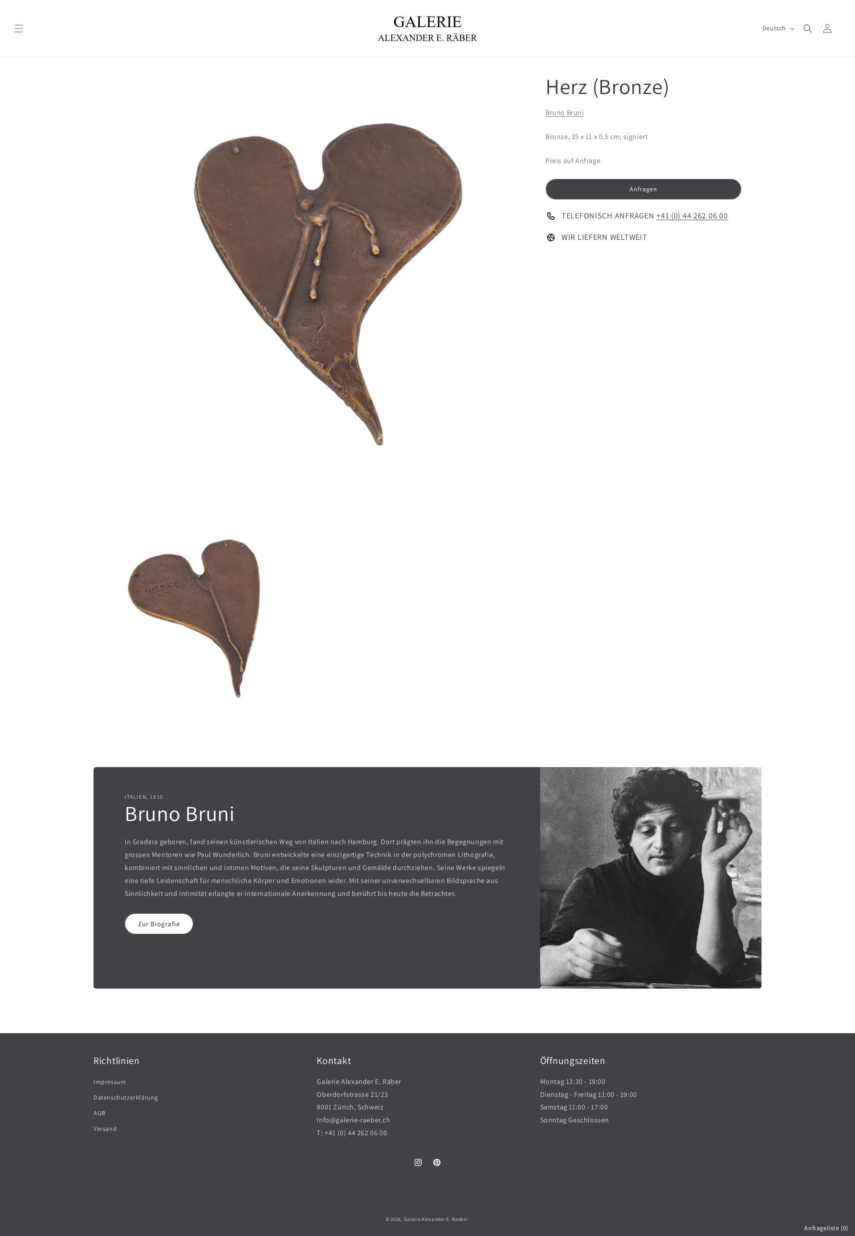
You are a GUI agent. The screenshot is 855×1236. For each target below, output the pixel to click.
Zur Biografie (159, 923)
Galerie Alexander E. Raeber (436, 1219)
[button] (18, 28)
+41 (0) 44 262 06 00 (692, 215)
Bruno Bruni (565, 112)
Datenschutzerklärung (126, 1097)
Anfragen (643, 189)
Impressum (110, 1082)
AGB (100, 1113)
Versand (105, 1129)
